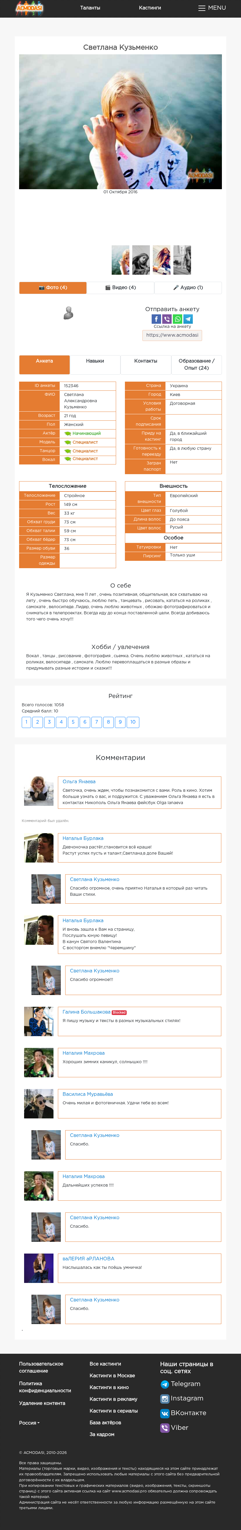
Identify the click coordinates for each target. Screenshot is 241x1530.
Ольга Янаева (79, 782)
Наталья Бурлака (83, 838)
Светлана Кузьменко (94, 880)
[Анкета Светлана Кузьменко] (46, 888)
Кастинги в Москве (112, 1376)
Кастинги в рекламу (113, 1399)
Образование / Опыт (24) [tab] (197, 364)
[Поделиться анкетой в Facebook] (156, 319)
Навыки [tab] (95, 361)
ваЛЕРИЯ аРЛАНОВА (89, 1259)
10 (132, 722)
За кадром (102, 1434)
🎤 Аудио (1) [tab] (188, 288)
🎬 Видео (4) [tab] (120, 288)
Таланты (90, 8)
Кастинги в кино (109, 1387)
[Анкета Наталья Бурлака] (38, 847)
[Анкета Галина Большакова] (38, 1021)
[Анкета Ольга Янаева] (38, 791)
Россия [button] (27, 1423)
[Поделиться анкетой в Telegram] (188, 319)
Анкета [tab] (44, 361)
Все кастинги (105, 1364)
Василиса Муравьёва (88, 1094)
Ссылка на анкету (172, 326)
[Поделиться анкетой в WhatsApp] (177, 319)
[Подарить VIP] (69, 312)
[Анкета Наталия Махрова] (38, 1062)
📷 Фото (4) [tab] (53, 288)
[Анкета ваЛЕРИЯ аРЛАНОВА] (38, 1268)
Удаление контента (42, 1403)
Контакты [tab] (145, 361)
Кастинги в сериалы (114, 1411)
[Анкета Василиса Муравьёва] (38, 1103)
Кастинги (150, 8)
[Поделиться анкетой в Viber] (167, 319)
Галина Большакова (87, 1012)
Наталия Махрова (84, 1053)
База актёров (105, 1423)
